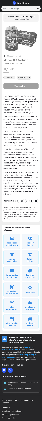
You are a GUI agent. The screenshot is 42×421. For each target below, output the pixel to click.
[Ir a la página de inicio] (21, 3)
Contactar (6, 408)
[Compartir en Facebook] (17, 201)
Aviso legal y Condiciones (12, 411)
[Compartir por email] (36, 201)
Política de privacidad (10, 415)
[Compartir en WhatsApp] (27, 201)
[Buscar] (38, 8)
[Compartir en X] (22, 201)
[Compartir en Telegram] (31, 201)
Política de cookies (9, 418)
